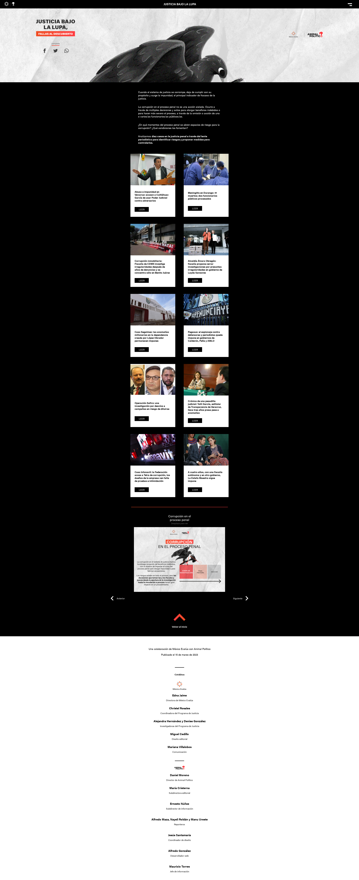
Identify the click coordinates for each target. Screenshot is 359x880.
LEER (142, 209)
